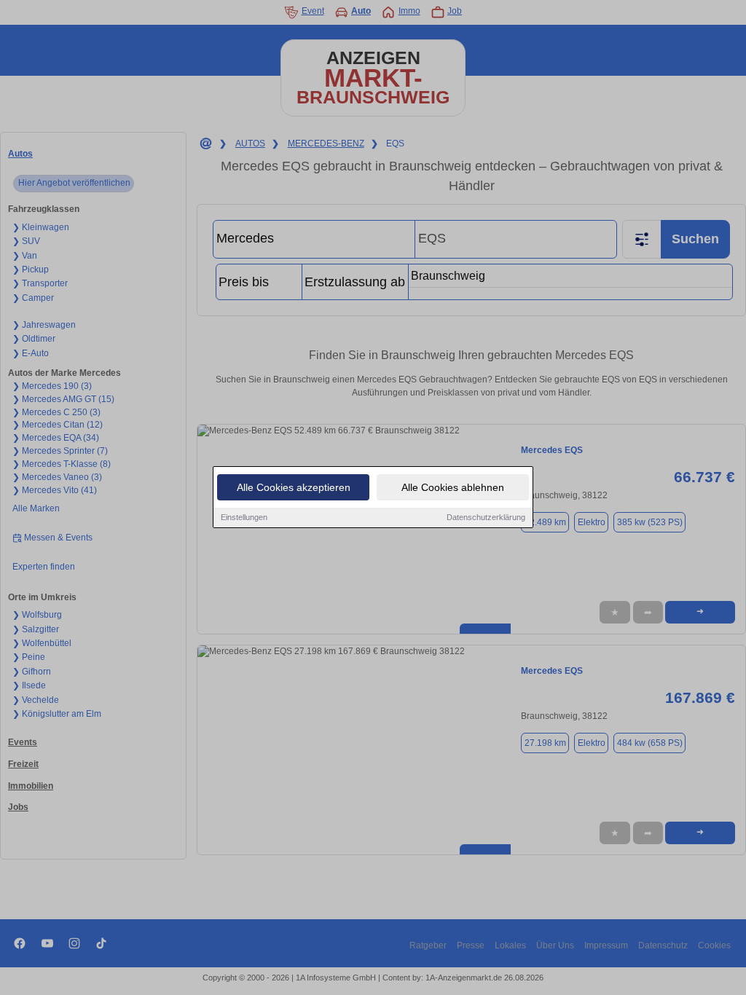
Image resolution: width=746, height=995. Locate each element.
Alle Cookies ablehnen (452, 487)
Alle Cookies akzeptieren (293, 487)
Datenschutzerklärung (486, 517)
